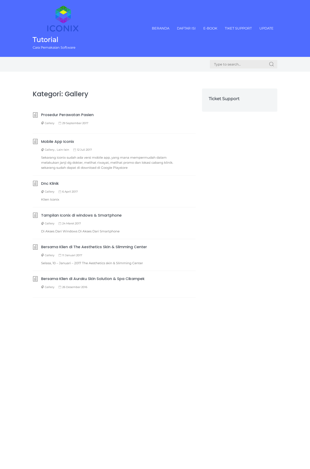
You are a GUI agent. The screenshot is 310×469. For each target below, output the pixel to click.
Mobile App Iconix (57, 141)
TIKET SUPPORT (238, 28)
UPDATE (266, 28)
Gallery (49, 123)
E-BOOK (210, 28)
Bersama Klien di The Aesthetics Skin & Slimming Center (94, 246)
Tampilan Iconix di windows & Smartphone (81, 215)
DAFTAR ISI (186, 28)
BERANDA (160, 28)
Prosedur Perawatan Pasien (67, 114)
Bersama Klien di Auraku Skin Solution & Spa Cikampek (93, 278)
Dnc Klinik (50, 183)
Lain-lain (63, 149)
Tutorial (45, 39)
